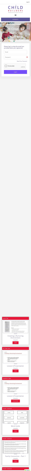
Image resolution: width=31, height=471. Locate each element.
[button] (15, 15)
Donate (15, 19)
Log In (28, 2)
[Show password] (27, 57)
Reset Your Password (22, 61)
